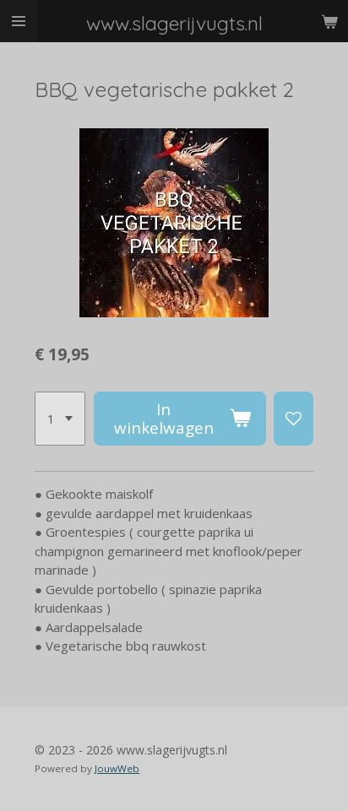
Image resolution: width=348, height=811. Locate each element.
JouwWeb (117, 768)
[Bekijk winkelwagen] (329, 21)
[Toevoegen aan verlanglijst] (293, 419)
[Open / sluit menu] (18, 21)
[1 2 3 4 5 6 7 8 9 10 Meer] (60, 419)
